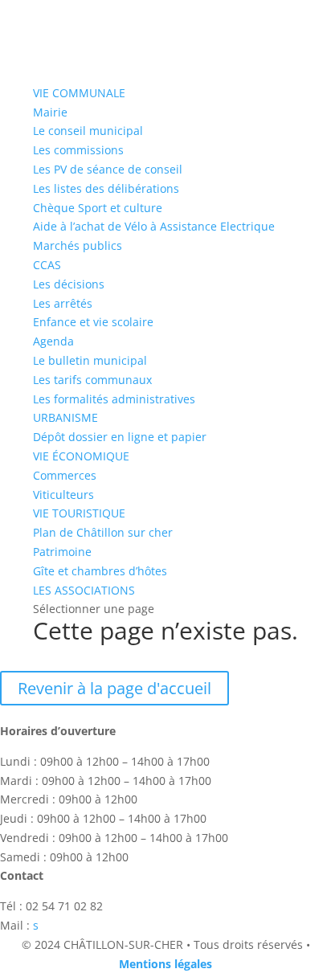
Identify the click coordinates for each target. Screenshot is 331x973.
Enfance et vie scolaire (93, 321)
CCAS (47, 264)
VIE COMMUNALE (79, 92)
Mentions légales (165, 963)
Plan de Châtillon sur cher (103, 532)
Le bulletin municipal (90, 360)
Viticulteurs (63, 494)
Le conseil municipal (88, 130)
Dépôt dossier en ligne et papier (119, 436)
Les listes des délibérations (106, 188)
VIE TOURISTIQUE (79, 513)
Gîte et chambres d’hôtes (100, 570)
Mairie (50, 112)
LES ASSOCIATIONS (84, 590)
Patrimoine (62, 551)
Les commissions (78, 149)
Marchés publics (77, 245)
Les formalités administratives (114, 399)
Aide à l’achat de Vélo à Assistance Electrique (154, 226)
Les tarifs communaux (92, 379)
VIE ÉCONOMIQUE (81, 456)
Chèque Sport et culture (97, 207)
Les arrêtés (62, 303)
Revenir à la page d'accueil (114, 688)
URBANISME (65, 417)
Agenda (53, 341)
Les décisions (68, 284)
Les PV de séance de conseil (107, 169)
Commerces (64, 475)
